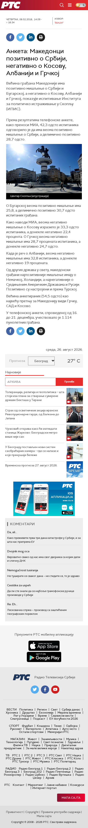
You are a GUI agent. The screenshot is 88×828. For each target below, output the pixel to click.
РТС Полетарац (65, 761)
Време (42, 715)
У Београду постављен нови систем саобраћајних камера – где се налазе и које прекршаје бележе (31, 451)
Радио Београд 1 (31, 768)
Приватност (14, 812)
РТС (7, 785)
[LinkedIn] (31, 37)
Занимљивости (51, 739)
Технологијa (14, 742)
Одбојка (72, 726)
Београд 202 (33, 771)
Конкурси (77, 785)
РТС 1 (16, 755)
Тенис (58, 726)
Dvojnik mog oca (18, 551)
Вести (12, 709)
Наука (36, 745)
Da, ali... (12, 532)
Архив (50, 778)
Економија (46, 712)
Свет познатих (53, 742)
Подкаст (39, 718)
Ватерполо (33, 729)
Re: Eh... (12, 604)
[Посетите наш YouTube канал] (55, 689)
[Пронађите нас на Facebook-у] (45, 689)
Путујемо (33, 742)
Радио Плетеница (58, 771)
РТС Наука (73, 755)
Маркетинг (35, 785)
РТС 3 (41, 755)
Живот (32, 739)
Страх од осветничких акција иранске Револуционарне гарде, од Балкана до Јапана (32, 414)
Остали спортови (31, 732)
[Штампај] (41, 37)
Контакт (18, 785)
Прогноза (17, 361)
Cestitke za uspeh (19, 585)
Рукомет (16, 729)
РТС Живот (33, 758)
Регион (42, 709)
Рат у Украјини (24, 715)
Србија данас (71, 709)
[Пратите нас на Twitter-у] (35, 689)
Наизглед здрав (72, 748)
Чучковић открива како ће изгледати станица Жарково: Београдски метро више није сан (31, 432)
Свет (54, 709)
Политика (26, 709)
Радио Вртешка (60, 774)
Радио (11, 768)
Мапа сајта (71, 797)
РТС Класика (54, 758)
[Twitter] (20, 37)
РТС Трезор (20, 761)
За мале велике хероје (41, 748)
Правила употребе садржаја (60, 812)
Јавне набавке (56, 785)
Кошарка (43, 726)
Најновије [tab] (13, 372)
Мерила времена (69, 712)
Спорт (14, 726)
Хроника (12, 712)
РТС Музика (41, 761)
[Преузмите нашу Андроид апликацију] (44, 657)
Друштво (28, 712)
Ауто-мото (69, 729)
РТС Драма (13, 758)
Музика (71, 739)
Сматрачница (19, 718)
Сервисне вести (62, 715)
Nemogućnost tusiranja (22, 570)
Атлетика (51, 729)
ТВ (7, 755)
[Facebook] (10, 37)
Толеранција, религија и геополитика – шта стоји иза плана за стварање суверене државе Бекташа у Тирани (34, 396)
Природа (50, 745)
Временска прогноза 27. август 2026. (31, 465)
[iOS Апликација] (44, 499)
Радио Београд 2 (59, 768)
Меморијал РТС (58, 732)
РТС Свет (55, 755)
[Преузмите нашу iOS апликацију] (44, 646)
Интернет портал (44, 788)
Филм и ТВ (20, 745)
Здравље (74, 742)
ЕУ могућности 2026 (63, 718)
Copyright (31, 812)
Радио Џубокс (35, 774)
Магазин (17, 739)
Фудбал (27, 726)
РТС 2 (28, 755)
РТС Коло (74, 758)
